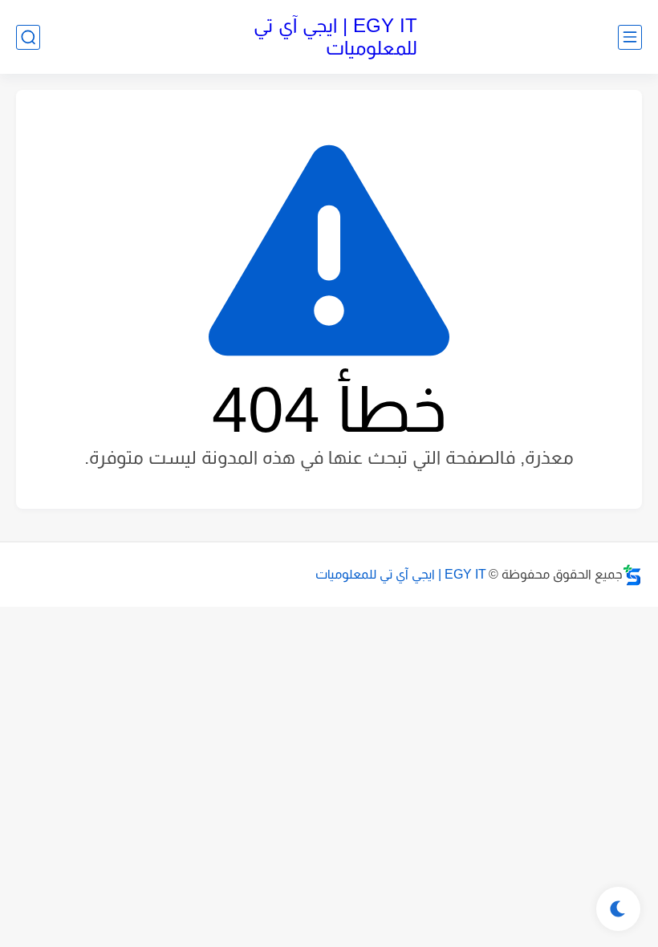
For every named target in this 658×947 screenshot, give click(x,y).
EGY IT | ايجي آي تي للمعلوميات (335, 36)
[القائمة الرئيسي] (630, 37)
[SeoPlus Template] (632, 575)
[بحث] (28, 37)
